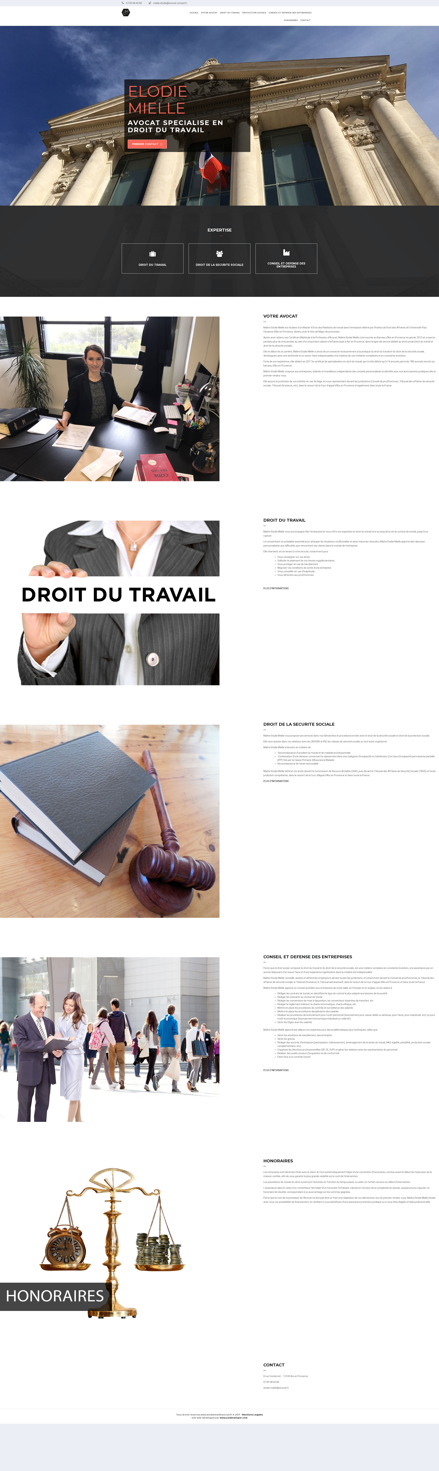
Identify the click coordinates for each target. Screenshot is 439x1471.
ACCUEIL (194, 12)
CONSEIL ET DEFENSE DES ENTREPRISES (290, 12)
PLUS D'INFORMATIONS (276, 588)
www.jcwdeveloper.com (233, 1417)
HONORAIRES (291, 20)
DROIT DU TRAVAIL (230, 12)
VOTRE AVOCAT (209, 12)
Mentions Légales (252, 1414)
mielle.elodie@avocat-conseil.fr (170, 3)
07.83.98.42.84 (134, 3)
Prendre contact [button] (145, 144)
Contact (305, 20)
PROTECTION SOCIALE (254, 12)
